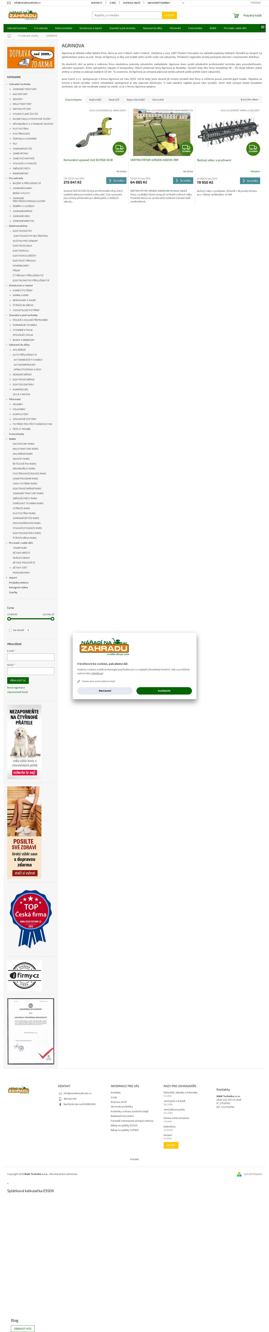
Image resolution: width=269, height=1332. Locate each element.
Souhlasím (164, 691)
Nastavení (105, 691)
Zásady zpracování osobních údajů (98, 681)
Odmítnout (97, 673)
